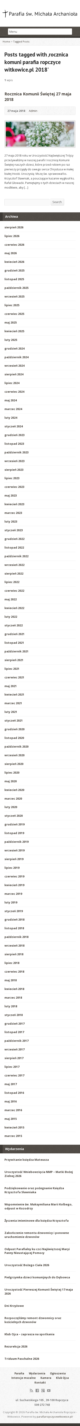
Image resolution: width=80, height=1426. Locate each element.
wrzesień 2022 (14, 565)
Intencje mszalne (23, 1378)
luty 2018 (10, 1006)
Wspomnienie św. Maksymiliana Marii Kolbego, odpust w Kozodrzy (38, 1206)
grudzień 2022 (14, 539)
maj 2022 (10, 599)
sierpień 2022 (13, 573)
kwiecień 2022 (14, 608)
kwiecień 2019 (14, 885)
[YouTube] (48, 1390)
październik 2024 (16, 357)
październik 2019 (16, 842)
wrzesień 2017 (14, 1049)
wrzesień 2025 (14, 296)
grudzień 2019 (14, 824)
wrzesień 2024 (14, 366)
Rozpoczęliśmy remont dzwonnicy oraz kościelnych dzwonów (32, 1320)
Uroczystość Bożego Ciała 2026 (26, 1265)
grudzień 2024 (14, 348)
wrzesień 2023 (14, 461)
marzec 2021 (13, 703)
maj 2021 (10, 686)
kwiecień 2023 (14, 504)
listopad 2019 (14, 833)
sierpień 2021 (13, 660)
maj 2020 (10, 781)
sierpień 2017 (13, 1058)
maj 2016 (10, 1101)
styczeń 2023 (13, 530)
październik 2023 (16, 452)
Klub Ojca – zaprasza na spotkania (29, 1334)
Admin (33, 111)
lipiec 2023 (11, 478)
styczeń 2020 (13, 816)
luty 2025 (10, 340)
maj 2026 (10, 253)
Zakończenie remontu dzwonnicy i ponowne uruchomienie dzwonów (36, 1235)
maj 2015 (10, 1119)
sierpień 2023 (13, 470)
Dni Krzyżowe (14, 1306)
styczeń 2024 (13, 426)
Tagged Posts (21, 41)
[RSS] (31, 1390)
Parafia (19, 1373)
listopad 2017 (14, 1032)
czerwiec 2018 (14, 971)
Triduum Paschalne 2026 (21, 1359)
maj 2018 (10, 980)
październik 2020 (16, 746)
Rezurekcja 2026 (15, 1346)
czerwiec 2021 (14, 677)
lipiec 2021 (11, 669)
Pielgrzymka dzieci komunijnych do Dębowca (37, 1277)
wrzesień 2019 (14, 850)
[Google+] (43, 1390)
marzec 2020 (13, 798)
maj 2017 (10, 1084)
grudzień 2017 (14, 1024)
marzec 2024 (13, 409)
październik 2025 (16, 288)
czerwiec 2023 (14, 487)
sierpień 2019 (13, 859)
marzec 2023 (13, 513)
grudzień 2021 (14, 634)
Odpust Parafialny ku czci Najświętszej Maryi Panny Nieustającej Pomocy (37, 1251)
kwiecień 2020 (14, 790)
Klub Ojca (62, 1378)
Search (57, 202)
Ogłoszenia (58, 1373)
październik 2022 (16, 556)
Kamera (45, 1378)
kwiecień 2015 (14, 1127)
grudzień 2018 (14, 919)
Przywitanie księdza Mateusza (26, 1160)
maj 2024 (10, 400)
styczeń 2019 (13, 911)
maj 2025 (10, 322)
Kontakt (40, 1382)
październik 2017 (16, 1041)
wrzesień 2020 (14, 755)
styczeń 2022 (13, 625)
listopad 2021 (14, 643)
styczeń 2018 (13, 1015)
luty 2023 (10, 521)
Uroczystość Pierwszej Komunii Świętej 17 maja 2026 (38, 1291)
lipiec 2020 (11, 772)
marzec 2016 (13, 1110)
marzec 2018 (13, 998)
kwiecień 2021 (14, 694)
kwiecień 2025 (14, 331)
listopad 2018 (14, 928)
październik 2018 (16, 937)
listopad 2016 (14, 1093)
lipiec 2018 (11, 963)
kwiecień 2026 (14, 262)
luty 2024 (10, 418)
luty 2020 (10, 807)
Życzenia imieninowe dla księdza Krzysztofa (36, 1221)
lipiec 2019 (11, 868)
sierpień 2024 (13, 374)
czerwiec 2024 (14, 392)
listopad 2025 (14, 279)
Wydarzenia (37, 1373)
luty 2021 (10, 712)
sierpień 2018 (13, 954)
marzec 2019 (13, 894)
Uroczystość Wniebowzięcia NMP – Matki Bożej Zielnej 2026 (38, 1174)
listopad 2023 (14, 444)
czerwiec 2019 (14, 876)
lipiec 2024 (11, 383)
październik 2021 (16, 651)
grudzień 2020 (14, 729)
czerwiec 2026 (14, 245)
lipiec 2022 (11, 582)
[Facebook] (37, 1390)
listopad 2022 (14, 547)
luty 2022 (10, 617)
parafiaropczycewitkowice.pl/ (55, 1416)
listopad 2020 (14, 738)
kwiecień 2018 (14, 989)
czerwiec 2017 (14, 1075)
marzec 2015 (13, 1136)
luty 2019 (10, 902)
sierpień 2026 (13, 227)
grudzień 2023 (14, 435)
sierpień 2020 (13, 764)
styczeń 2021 (13, 720)
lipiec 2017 (11, 1067)
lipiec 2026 (11, 236)
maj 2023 (10, 495)
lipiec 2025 (11, 305)
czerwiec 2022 (14, 591)
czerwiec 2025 (14, 314)
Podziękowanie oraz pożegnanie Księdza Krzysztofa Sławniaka (34, 1190)
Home (6, 41)
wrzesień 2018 (14, 945)
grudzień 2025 (14, 270)
